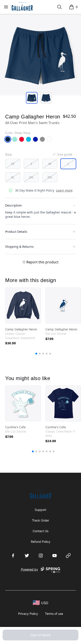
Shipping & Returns (19, 246)
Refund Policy (40, 541)
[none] (62, 154)
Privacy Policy (28, 613)
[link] (23, 305)
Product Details (16, 232)
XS (12, 164)
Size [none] (8, 154)
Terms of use (54, 613)
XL (12, 177)
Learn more (64, 190)
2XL (31, 177)
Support (40, 510)
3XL (49, 177)
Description (13, 205)
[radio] (12, 164)
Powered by (29, 569)
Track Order (40, 520)
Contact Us (40, 531)
